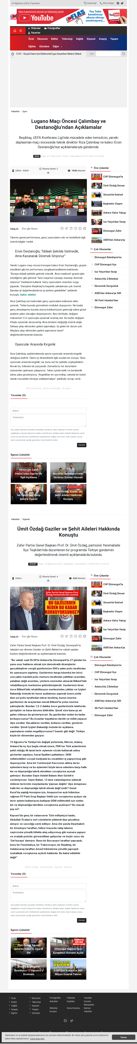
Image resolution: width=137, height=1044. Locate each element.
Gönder (81, 445)
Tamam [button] (123, 1037)
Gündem (44, 46)
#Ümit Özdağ (31, 867)
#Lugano (66, 388)
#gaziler (58, 867)
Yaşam (114, 38)
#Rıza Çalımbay (33, 388)
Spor (25, 111)
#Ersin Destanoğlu (52, 388)
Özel (31, 38)
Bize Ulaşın (108, 3)
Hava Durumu (73, 1008)
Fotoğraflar (54, 28)
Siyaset (91, 38)
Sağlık (79, 38)
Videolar (36, 28)
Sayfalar (71, 1001)
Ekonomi (42, 38)
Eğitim (32, 46)
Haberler (15, 111)
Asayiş (103, 38)
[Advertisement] (68, 82)
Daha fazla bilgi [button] (37, 1039)
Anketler (54, 1001)
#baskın (68, 867)
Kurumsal (91, 3)
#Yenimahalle (46, 867)
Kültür (54, 38)
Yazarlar (35, 32)
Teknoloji (67, 38)
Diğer (56, 46)
